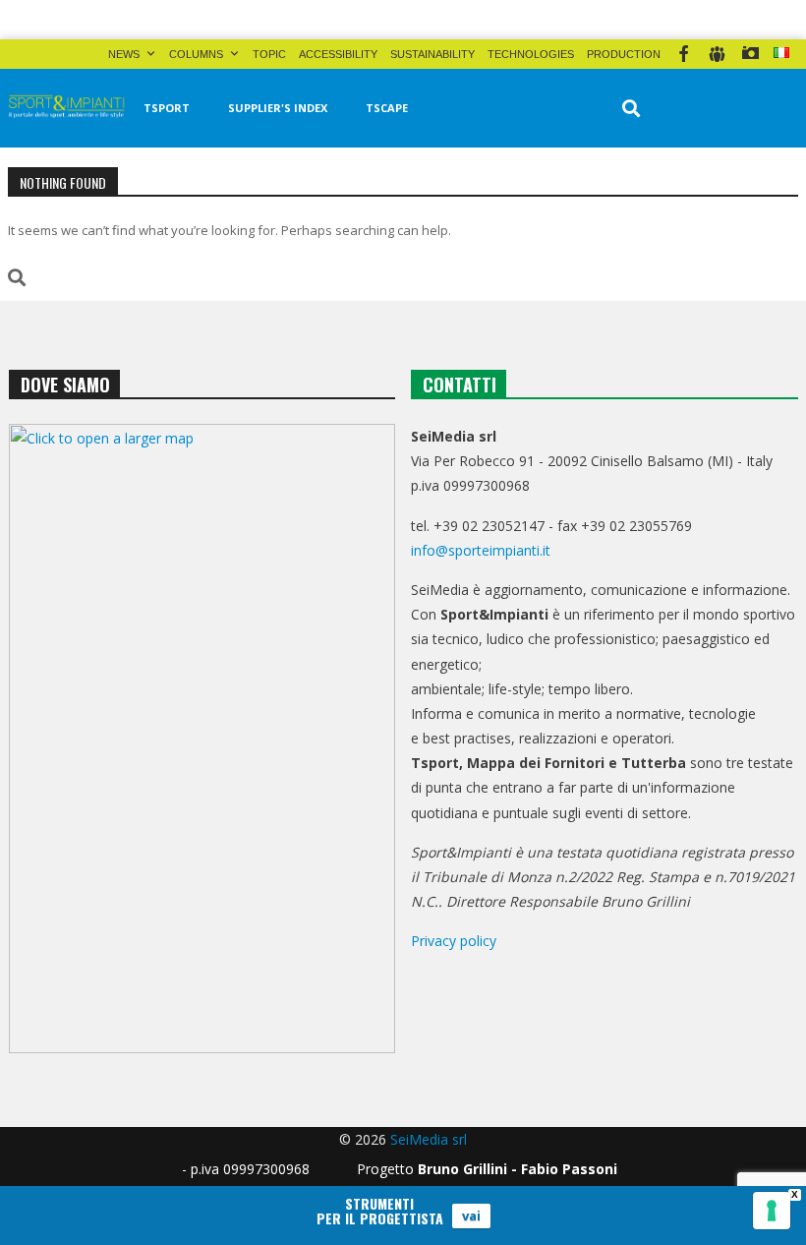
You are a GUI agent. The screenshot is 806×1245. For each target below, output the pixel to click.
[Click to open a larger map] (202, 738)
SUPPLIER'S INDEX (277, 107)
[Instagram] (750, 54)
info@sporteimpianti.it (480, 550)
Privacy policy (453, 940)
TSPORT (167, 107)
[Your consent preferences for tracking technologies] (771, 1210)
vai (471, 1215)
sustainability (432, 54)
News (124, 54)
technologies (531, 54)
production (624, 54)
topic (269, 54)
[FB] (683, 54)
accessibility (338, 54)
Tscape (387, 107)
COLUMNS (196, 54)
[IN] (717, 54)
